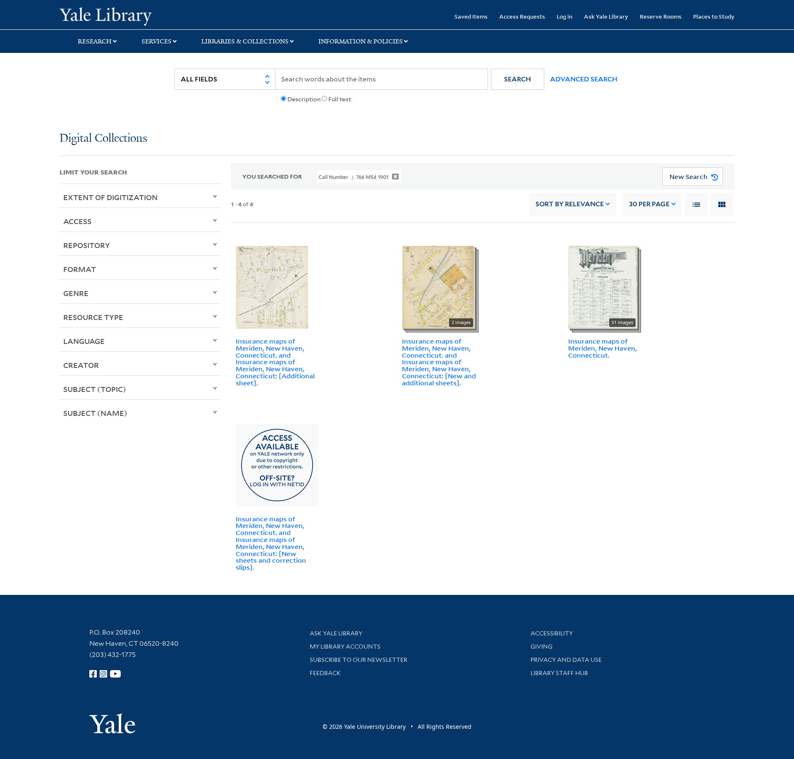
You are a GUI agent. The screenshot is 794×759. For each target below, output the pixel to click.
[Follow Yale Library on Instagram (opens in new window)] (103, 674)
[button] (517, 79)
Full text (339, 99)
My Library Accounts (345, 646)
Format (79, 269)
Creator (81, 365)
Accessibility (552, 633)
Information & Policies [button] (360, 41)
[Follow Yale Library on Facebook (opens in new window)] (93, 674)
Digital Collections (103, 138)
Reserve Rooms (661, 16)
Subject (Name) (95, 413)
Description (303, 99)
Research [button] (95, 41)
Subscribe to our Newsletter (358, 659)
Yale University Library (110, 15)
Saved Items (471, 16)
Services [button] (156, 41)
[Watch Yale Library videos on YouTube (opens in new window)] (115, 674)
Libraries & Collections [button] (245, 41)
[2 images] (438, 286)
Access (77, 221)
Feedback (325, 673)
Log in (564, 16)
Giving (541, 646)
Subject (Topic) (94, 389)
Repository (86, 245)
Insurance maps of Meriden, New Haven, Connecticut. (602, 348)
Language (84, 341)
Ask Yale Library (606, 16)
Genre (75, 293)
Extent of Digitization (110, 197)
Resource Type (93, 317)
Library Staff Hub (559, 673)
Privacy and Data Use (566, 659)
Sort (570, 204)
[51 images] (602, 286)
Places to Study (713, 16)
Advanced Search (583, 79)
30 (649, 204)
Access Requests (522, 16)
